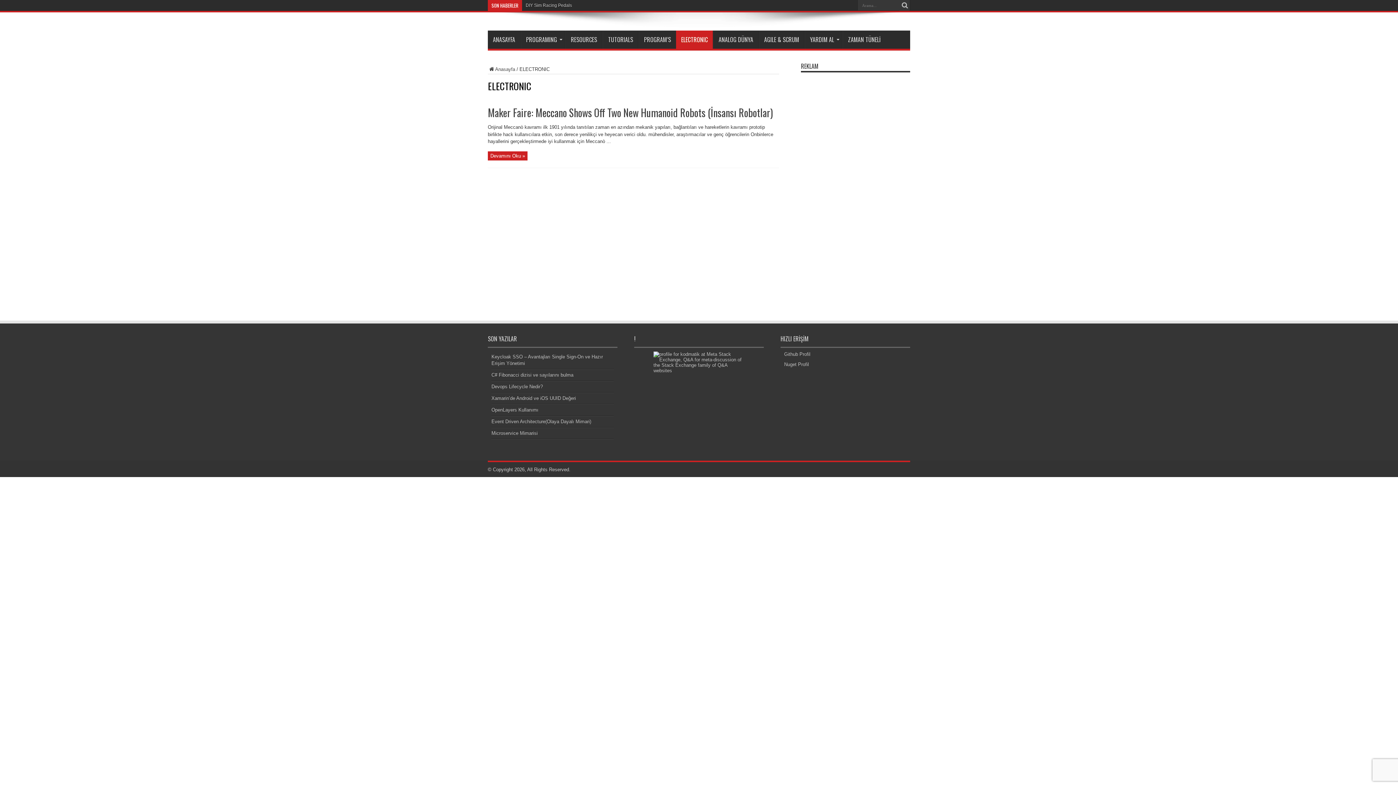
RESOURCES (584, 39)
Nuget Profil (796, 364)
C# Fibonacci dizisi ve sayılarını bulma (532, 375)
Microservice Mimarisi (514, 433)
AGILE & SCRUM (781, 39)
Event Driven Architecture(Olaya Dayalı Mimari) (541, 421)
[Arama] (904, 5)
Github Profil (797, 354)
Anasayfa (505, 69)
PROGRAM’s (657, 39)
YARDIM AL (822, 39)
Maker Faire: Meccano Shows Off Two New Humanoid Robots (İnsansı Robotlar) (630, 112)
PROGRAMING (541, 39)
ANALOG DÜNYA (736, 39)
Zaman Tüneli (864, 39)
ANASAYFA (504, 39)
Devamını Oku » (507, 156)
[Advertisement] (855, 185)
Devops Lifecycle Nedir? (517, 386)
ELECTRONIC (694, 39)
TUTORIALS (620, 39)
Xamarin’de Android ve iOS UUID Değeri (533, 398)
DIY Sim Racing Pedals (549, 5)
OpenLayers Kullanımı (514, 410)
